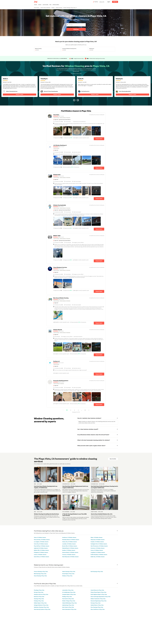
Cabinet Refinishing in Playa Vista (69, 603)
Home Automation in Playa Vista (69, 609)
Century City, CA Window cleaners (69, 541)
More (50, 4)
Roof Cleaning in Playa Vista (97, 571)
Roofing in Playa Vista (67, 596)
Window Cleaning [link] (59, 7)
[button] (57, 130)
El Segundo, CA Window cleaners (41, 552)
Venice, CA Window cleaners (40, 537)
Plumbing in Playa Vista (39, 590)
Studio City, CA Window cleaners (98, 556)
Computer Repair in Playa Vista (69, 594)
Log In (108, 1)
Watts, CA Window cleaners (96, 537)
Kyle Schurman (65, 511)
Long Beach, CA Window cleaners (98, 552)
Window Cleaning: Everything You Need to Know (46, 514)
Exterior (39, 4)
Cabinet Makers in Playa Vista (97, 605)
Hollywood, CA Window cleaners (98, 539)
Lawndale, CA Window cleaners (69, 544)
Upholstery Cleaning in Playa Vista (41, 607)
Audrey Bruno (94, 511)
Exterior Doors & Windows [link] (45, 7)
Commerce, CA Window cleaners (97, 548)
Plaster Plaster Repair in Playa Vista (98, 592)
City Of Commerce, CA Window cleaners (99, 546)
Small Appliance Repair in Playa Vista (99, 594)
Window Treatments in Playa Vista (98, 598)
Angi (35, 511)
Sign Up (115, 1)
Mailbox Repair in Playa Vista (40, 603)
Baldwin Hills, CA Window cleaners (41, 550)
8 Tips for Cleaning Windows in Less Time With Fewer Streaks (74, 514)
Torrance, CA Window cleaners (68, 554)
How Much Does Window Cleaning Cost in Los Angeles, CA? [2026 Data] (45, 487)
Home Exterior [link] (36, 7)
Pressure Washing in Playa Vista (41, 571)
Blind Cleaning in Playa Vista (40, 573)
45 (85, 410)
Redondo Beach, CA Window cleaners (70, 548)
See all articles (113, 458)
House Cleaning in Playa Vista (40, 575)
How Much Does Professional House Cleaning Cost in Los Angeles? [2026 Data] (104, 487)
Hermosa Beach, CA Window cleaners (70, 552)
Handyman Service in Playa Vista (41, 594)
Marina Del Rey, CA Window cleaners (42, 539)
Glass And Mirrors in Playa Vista (98, 609)
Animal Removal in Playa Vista (97, 590)
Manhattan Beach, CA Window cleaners (70, 539)
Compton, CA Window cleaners (97, 541)
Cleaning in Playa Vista (39, 598)
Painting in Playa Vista (39, 600)
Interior (35, 4)
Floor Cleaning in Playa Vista (97, 607)
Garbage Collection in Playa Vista (41, 605)
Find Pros (76, 29)
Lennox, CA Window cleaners (40, 554)
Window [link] (53, 7)
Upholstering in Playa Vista (68, 605)
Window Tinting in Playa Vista (68, 600)
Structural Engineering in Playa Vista (98, 600)
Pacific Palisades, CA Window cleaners (99, 554)
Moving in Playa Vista (38, 592)
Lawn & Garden (45, 4)
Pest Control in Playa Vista (68, 598)
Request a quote (19, 94)
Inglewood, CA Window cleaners (41, 548)
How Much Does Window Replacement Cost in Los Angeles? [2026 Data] (75, 487)
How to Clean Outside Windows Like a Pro (101, 514)
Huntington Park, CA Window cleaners (99, 544)
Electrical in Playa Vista (39, 596)
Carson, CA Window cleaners (97, 550)
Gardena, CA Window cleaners (68, 550)
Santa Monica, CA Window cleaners (41, 556)
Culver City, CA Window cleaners (41, 544)
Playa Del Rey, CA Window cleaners (41, 546)
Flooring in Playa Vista (95, 603)
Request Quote (99, 138)
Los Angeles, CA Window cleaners (41, 541)
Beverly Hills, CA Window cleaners (69, 546)
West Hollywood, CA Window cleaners (70, 556)
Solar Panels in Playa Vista (68, 607)
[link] (4, 91)
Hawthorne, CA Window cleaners (69, 537)
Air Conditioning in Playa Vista (68, 592)
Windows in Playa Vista (67, 575)
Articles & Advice (56, 4)
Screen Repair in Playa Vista (68, 573)
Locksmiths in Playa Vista (67, 590)
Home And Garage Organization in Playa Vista (100, 596)
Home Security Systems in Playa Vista (42, 609)
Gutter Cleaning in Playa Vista (68, 571)
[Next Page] (89, 410)
